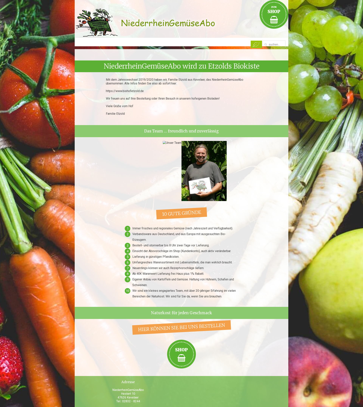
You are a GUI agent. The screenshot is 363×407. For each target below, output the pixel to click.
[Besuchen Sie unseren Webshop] (181, 354)
